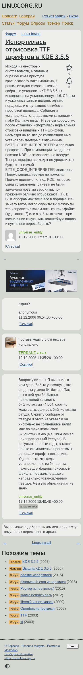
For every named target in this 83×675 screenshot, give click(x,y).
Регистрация (54, 16)
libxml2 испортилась (36, 602)
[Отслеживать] (69, 81)
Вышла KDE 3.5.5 (37, 568)
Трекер (53, 23)
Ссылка (12, 246)
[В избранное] (69, 68)
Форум (23, 23)
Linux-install (31, 34)
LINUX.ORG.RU (22, 5)
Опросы (38, 23)
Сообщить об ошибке (18, 654)
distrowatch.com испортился (43, 582)
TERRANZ (27, 353)
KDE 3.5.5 (30, 562)
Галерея (27, 16)
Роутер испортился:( (37, 588)
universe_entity (30, 232)
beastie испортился (36, 575)
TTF (23, 615)
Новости (9, 16)
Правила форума (32, 646)
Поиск (67, 23)
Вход (73, 16)
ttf (21, 622)
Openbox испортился (37, 608)
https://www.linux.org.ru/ (19, 658)
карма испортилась (36, 595)
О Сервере (11, 646)
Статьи (8, 23)
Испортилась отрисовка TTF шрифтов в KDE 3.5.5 (37, 48)
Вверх (73, 646)
